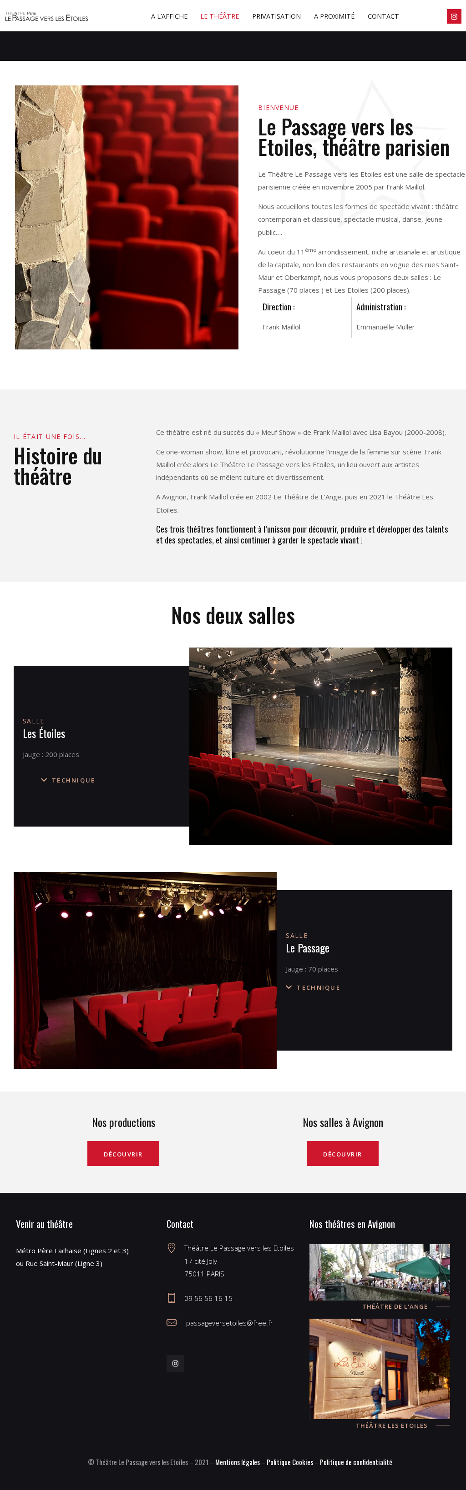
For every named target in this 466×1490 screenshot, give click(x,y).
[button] (115, 780)
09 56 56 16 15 (208, 1298)
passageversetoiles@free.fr (228, 1322)
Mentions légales (237, 1462)
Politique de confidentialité (356, 1462)
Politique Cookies (290, 1462)
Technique (74, 780)
